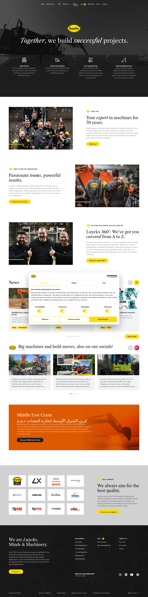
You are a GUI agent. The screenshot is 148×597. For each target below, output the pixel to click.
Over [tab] (104, 283)
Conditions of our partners (101, 593)
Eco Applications (80, 549)
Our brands (78, 542)
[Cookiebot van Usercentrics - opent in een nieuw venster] (108, 276)
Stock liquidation (80, 559)
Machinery (50, 4)
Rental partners (79, 555)
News (75, 4)
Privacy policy (61, 593)
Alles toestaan (103, 319)
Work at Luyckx (102, 542)
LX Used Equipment (81, 552)
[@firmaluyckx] (12, 347)
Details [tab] (74, 283)
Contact (104, 4)
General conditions (45, 593)
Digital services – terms (79, 593)
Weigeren (45, 319)
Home (43, 4)
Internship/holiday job (104, 545)
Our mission (122, 545)
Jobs (83, 4)
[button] (130, 282)
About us (66, 4)
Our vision (122, 542)
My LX (98, 4)
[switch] (63, 311)
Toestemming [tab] (44, 283)
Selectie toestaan (74, 319)
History (121, 549)
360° (59, 4)
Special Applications (81, 545)
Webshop (91, 4)
